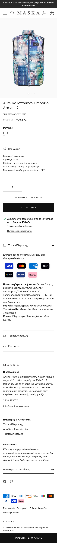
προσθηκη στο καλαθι (28, 537)
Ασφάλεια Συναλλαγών (15, 429)
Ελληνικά (7, 521)
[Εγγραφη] (52, 469)
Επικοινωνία (9, 508)
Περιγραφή (14, 148)
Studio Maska (16, 527)
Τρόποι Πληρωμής (18, 245)
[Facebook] (4, 481)
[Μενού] (5, 13)
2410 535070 (10, 400)
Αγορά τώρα (28, 207)
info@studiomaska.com (16, 406)
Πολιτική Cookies (11, 512)
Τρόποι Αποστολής (18, 335)
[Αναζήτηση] (12, 13)
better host (8, 530)
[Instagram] (11, 481)
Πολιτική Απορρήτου (39, 508)
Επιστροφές (14, 346)
